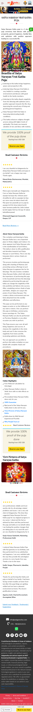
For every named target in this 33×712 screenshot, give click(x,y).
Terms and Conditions (19, 695)
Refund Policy (7, 698)
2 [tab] (15, 12)
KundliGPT (26, 698)
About (13, 701)
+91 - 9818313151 (18, 624)
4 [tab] (19, 12)
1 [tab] (13, 12)
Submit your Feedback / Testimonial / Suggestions (16, 606)
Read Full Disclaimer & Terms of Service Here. (14, 688)
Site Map (17, 698)
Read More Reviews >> (11, 226)
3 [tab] (17, 12)
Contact (20, 701)
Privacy (8, 695)
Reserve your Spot (17, 146)
